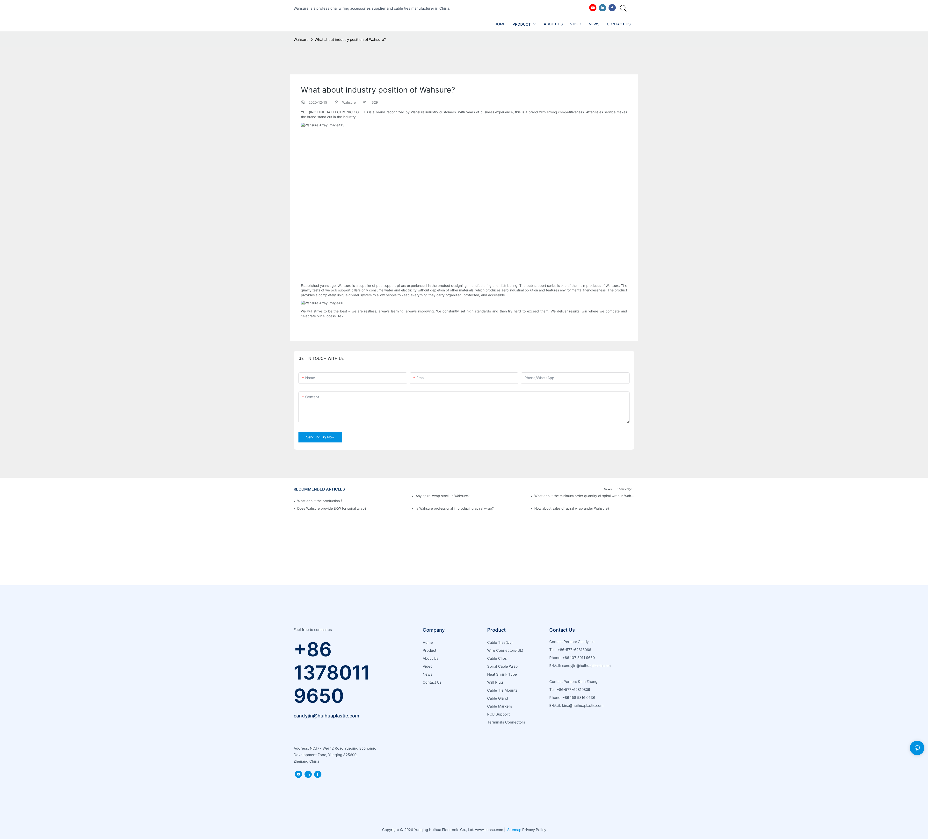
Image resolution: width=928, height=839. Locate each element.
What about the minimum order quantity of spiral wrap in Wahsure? (584, 496)
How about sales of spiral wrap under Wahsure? (571, 508)
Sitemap (513, 829)
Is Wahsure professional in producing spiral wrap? (455, 508)
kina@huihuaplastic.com (583, 705)
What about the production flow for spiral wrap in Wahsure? (321, 501)
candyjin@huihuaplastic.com (326, 716)
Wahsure (301, 39)
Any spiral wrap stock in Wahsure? (443, 496)
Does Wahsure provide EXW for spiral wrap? (331, 508)
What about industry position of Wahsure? (350, 39)
